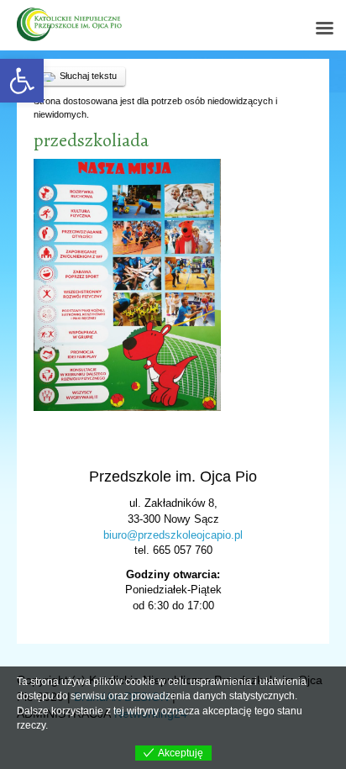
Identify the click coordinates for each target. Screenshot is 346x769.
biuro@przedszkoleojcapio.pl (173, 535)
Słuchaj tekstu (88, 76)
